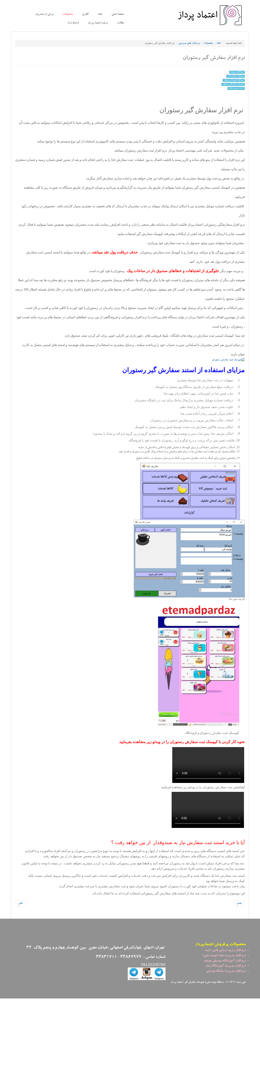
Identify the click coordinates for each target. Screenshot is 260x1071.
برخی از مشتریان (44, 14)
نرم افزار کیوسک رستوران (234, 80)
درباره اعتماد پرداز (98, 23)
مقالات (120, 23)
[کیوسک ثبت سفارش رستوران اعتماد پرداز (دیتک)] (228, 360)
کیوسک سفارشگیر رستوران (233, 84)
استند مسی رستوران (236, 88)
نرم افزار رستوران (237, 72)
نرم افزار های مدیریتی (189, 43)
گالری (85, 14)
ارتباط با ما (73, 23)
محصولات (68, 14)
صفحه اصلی (118, 14)
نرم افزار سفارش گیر (236, 76)
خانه (100, 14)
